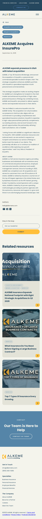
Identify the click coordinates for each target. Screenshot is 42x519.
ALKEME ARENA (34, 3)
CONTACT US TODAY (21, 436)
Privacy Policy (16, 515)
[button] (37, 14)
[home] (8, 14)
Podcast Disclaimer (29, 515)
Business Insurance (9, 479)
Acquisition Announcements (14, 285)
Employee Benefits (8, 485)
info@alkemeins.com (9, 468)
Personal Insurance (9, 482)
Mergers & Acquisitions (12, 288)
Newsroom (25, 288)
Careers (5, 503)
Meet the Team (7, 506)
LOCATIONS (23, 3)
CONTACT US (21, 7)
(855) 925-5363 (8, 471)
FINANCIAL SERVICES (10, 3)
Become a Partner (8, 500)
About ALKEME (7, 497)
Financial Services (8, 488)
